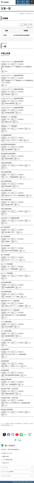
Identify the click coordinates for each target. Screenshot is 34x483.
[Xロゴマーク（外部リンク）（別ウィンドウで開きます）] (4, 434)
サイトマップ (5, 467)
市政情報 (7, 423)
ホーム (2, 423)
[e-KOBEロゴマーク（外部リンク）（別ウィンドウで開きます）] (15, 440)
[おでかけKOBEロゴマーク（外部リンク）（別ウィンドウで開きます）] (19, 440)
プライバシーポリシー (6, 476)
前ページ (3, 43)
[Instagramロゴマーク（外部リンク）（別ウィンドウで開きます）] (12, 434)
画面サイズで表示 (28, 24)
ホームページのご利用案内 (7, 471)
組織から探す (5, 456)
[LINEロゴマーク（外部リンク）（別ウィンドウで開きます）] (21, 434)
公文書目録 (25, 423)
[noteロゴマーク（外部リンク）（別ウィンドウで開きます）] (25, 434)
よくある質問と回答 (7, 459)
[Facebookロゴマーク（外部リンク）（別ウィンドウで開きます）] (8, 434)
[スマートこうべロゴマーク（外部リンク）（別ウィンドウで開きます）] (29, 434)
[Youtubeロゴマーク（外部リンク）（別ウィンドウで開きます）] (17, 435)
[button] (18, 2)
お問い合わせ (5, 463)
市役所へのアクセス (7, 453)
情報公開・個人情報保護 (15, 423)
